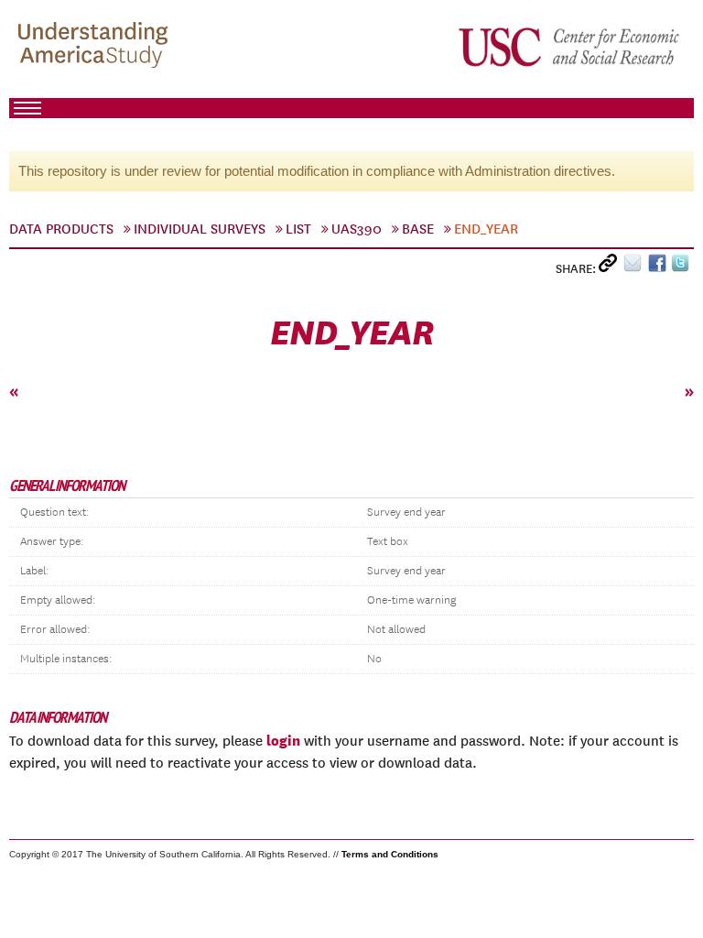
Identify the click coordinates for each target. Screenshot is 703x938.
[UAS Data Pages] (96, 46)
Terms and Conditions (389, 854)
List (298, 229)
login (283, 740)
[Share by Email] (635, 267)
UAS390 (356, 229)
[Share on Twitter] (682, 267)
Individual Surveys (199, 229)
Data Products (61, 229)
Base (418, 229)
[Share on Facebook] (659, 267)
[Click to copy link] (611, 267)
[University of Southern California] (570, 46)
